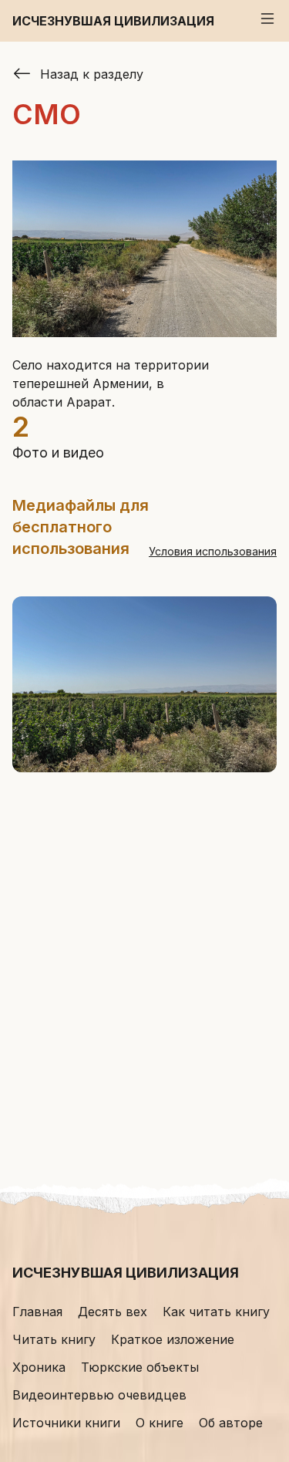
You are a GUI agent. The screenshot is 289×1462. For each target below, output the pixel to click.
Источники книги (66, 1422)
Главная (37, 1311)
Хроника (39, 1367)
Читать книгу (54, 1339)
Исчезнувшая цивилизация (113, 21)
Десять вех (112, 1311)
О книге (159, 1422)
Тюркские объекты (140, 1367)
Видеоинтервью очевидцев (99, 1395)
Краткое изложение (172, 1339)
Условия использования (213, 551)
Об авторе (231, 1422)
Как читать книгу (216, 1311)
